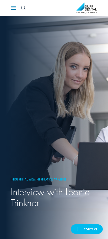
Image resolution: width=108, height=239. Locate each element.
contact (91, 229)
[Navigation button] (13, 7)
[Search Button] (23, 8)
